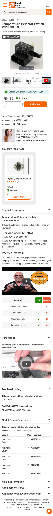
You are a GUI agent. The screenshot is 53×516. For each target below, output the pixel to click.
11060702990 (34, 439)
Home (4, 20)
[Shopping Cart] (48, 5)
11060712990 (34, 447)
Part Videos (8, 337)
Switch (11, 20)
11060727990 (34, 473)
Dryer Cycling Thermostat (19, 178)
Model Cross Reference (15, 420)
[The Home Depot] (17, 5)
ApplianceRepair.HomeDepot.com (21, 493)
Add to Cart (35, 104)
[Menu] (5, 5)
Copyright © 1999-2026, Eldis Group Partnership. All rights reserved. (26, 508)
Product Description (13, 210)
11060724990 (34, 464)
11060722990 (34, 456)
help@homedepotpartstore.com (31, 140)
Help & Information (13, 481)
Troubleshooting (11, 389)
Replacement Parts (13, 487)
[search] (48, 12)
